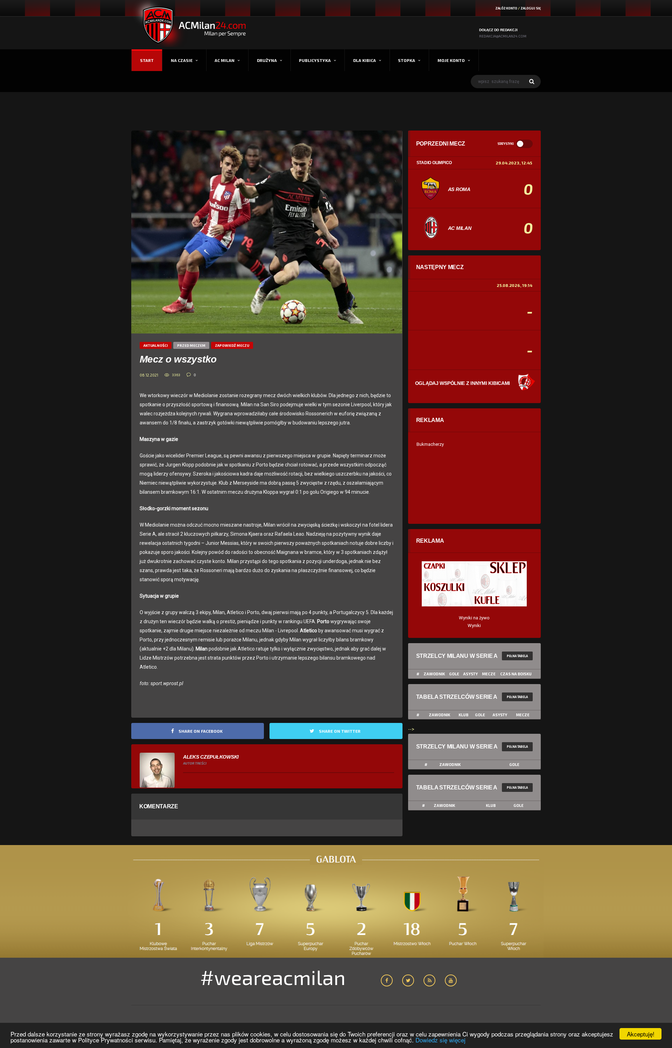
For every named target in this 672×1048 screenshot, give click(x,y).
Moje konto (451, 60)
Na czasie (181, 60)
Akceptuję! (640, 1033)
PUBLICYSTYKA (315, 60)
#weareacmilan (272, 977)
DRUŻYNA (267, 60)
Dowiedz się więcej (440, 1039)
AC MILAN (224, 60)
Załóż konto (506, 8)
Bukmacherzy (430, 444)
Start (147, 60)
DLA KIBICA (364, 60)
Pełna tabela (517, 656)
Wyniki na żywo (474, 617)
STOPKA (406, 60)
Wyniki (474, 625)
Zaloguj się (530, 8)
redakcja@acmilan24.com (502, 36)
